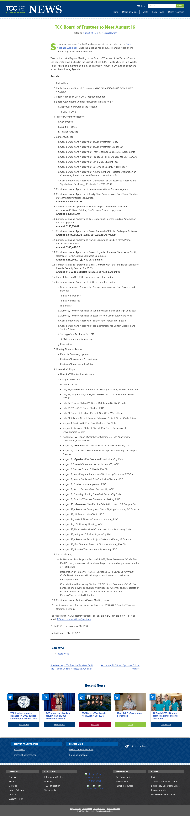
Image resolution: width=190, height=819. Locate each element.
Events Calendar (16, 790)
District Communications (81, 749)
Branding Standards (78, 755)
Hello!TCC (13, 781)
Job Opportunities (124, 777)
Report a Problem (113, 808)
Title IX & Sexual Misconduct (165, 781)
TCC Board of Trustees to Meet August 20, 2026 (94, 714)
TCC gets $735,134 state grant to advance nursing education (165, 716)
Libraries (13, 785)
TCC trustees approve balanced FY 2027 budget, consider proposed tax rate (23, 716)
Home (115, 12)
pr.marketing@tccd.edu (25, 755)
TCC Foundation (52, 785)
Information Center (53, 777)
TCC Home (141, 6)
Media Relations (130, 12)
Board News (63, 653)
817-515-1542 (19, 749)
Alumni (12, 794)
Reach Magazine (176, 12)
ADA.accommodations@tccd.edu (74, 619)
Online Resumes (99, 808)
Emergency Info (158, 790)
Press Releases (24, 725)
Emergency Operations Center (165, 785)
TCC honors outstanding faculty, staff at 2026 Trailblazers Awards (58, 716)
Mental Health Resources (163, 794)
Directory (49, 781)
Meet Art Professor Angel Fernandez (129, 714)
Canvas (12, 777)
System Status (16, 798)
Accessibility (122, 781)
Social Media (158, 12)
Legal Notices (75, 808)
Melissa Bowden (109, 33)
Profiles (130, 725)
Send (133, 746)
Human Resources (124, 785)
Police (154, 777)
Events (145, 12)
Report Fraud (87, 808)
